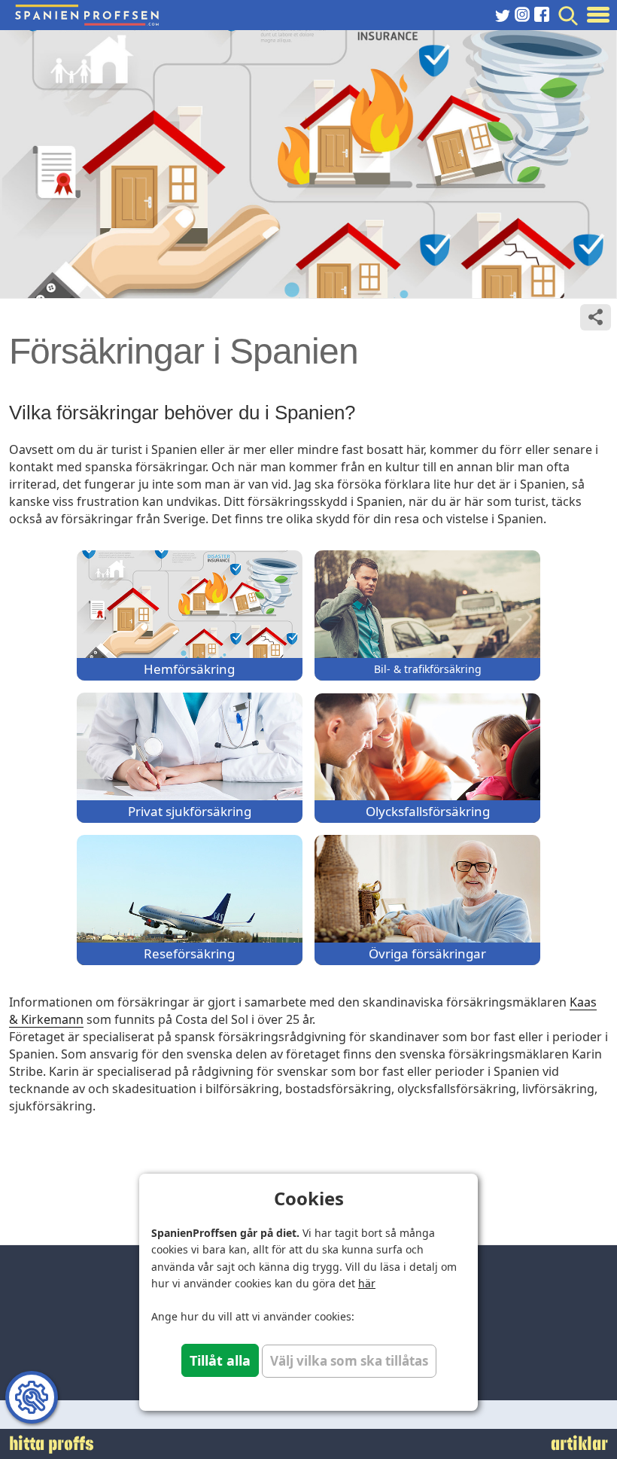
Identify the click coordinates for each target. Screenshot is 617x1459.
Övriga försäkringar (427, 953)
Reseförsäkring (189, 953)
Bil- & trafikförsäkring (428, 669)
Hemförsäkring (189, 669)
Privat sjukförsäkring (189, 811)
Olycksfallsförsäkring (428, 811)
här (366, 1283)
